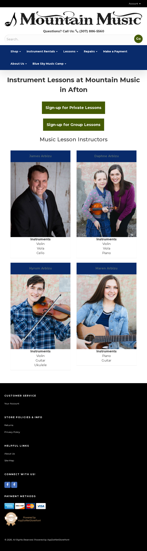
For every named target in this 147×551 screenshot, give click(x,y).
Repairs (90, 51)
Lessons (69, 51)
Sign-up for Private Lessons (73, 107)
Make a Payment (115, 51)
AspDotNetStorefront (58, 539)
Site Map (9, 460)
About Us (18, 63)
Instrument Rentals (41, 51)
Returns (8, 425)
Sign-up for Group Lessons (73, 124)
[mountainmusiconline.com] (73, 19)
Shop (15, 51)
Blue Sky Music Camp (48, 63)
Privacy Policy (12, 432)
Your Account (11, 403)
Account (134, 3)
